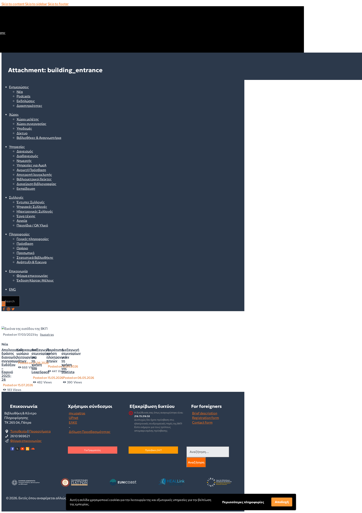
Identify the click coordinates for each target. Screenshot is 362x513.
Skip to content (13, 4)
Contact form (202, 422)
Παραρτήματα (40, 431)
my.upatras (77, 413)
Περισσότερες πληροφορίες (243, 502)
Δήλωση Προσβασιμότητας (89, 432)
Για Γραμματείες (92, 450)
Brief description (204, 413)
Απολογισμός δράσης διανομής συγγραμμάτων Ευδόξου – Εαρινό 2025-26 (14, 365)
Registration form (205, 418)
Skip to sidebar (36, 4)
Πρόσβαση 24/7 (153, 450)
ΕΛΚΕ (73, 422)
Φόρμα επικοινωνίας (26, 441)
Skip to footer (58, 4)
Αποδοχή (282, 502)
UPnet (73, 418)
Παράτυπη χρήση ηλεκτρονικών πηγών (57, 355)
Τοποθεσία (18, 431)
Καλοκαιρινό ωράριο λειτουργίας (26, 353)
